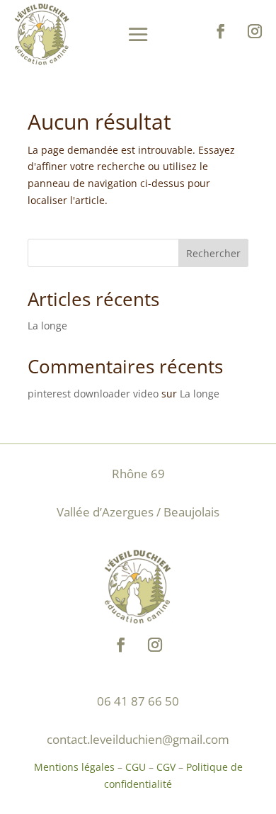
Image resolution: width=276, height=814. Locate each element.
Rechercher (213, 253)
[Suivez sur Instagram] (255, 31)
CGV (166, 767)
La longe (47, 325)
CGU (135, 767)
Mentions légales (74, 767)
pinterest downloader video (93, 393)
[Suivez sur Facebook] (221, 31)
